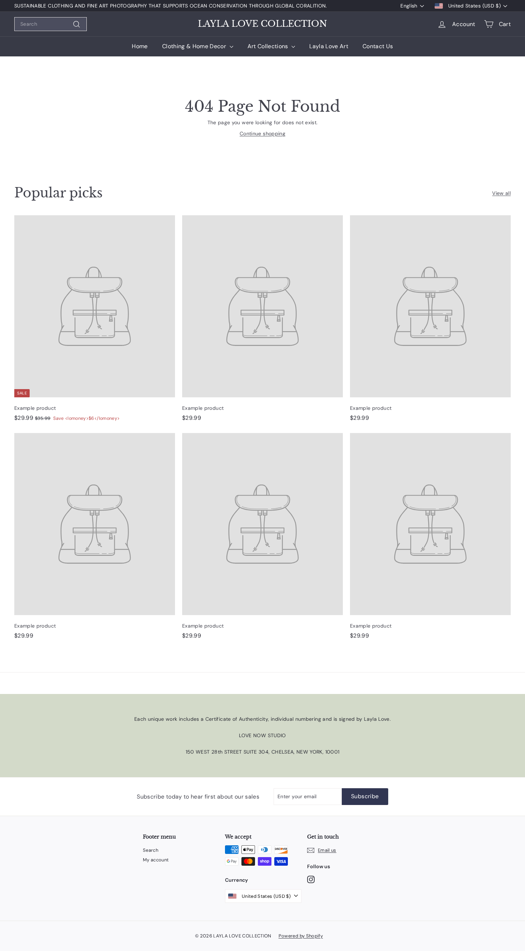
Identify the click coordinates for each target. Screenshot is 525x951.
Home (140, 46)
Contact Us (377, 46)
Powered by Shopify (301, 936)
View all (501, 193)
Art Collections (269, 46)
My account (156, 860)
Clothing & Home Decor (195, 46)
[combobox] (50, 24)
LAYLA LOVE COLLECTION (262, 24)
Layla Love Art (328, 46)
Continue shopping (262, 133)
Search (150, 850)
